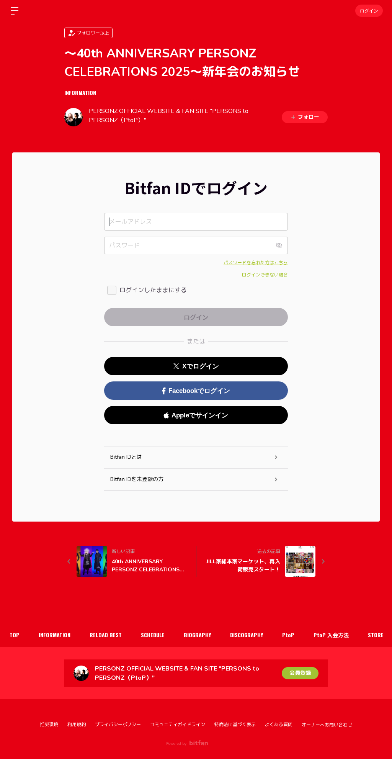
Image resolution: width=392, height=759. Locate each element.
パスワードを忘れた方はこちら (256, 263)
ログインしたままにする (153, 290)
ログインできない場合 (265, 275)
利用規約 (76, 724)
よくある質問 (278, 724)
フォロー (308, 117)
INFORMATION (80, 92)
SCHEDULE (153, 635)
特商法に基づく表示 (235, 724)
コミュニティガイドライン (177, 724)
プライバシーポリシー (118, 724)
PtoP (288, 635)
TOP (15, 635)
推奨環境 (49, 724)
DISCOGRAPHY (246, 635)
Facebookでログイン (199, 390)
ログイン (369, 10)
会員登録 (300, 673)
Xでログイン (200, 366)
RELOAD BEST (106, 635)
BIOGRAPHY (197, 635)
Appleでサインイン (200, 415)
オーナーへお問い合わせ (327, 725)
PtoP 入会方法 (331, 635)
